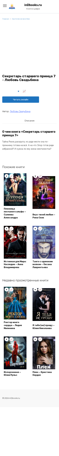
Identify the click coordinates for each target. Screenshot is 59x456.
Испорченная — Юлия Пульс (12, 373)
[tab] (29, 121)
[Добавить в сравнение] (24, 91)
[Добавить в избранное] (18, 91)
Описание (29, 121)
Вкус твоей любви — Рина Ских (44, 216)
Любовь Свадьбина (20, 111)
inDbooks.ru (33, 5)
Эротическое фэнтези (21, 19)
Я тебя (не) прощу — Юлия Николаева (44, 327)
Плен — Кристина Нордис (42, 373)
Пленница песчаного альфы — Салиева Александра (15, 213)
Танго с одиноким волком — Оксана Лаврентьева (43, 264)
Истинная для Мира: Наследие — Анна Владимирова (15, 264)
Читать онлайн (20, 99)
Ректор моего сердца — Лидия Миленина (13, 325)
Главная (5, 19)
